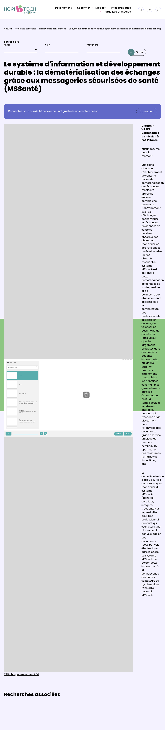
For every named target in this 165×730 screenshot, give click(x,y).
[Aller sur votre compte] (158, 9)
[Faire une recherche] (141, 9)
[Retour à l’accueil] (20, 9)
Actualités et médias (25, 29)
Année (7, 45)
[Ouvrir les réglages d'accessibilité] (149, 9)
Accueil (8, 29)
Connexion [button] (147, 112)
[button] (63, 8)
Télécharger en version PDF (21, 675)
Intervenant (92, 45)
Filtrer (139, 52)
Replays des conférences (52, 29)
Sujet (47, 45)
